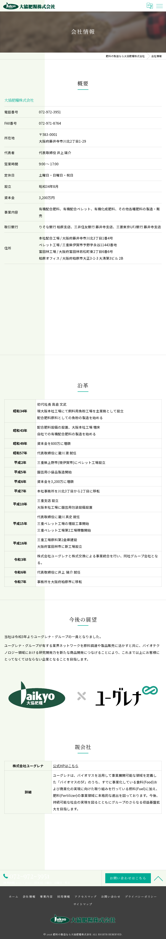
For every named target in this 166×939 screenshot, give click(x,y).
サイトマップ (83, 904)
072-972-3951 (50, 111)
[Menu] (159, 5)
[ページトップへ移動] (158, 878)
